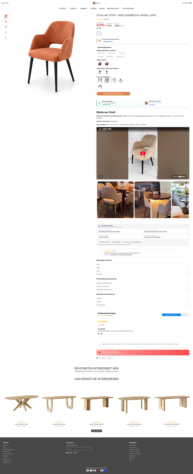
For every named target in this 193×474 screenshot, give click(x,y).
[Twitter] (69, 452)
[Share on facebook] (99, 334)
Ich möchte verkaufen (134, 451)
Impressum (6, 455)
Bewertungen (6, 462)
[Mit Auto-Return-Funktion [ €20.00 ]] (107, 72)
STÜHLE (62, 8)
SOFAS (102, 8)
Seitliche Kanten (102, 60)
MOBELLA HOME (7, 460)
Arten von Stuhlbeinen (104, 77)
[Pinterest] (71, 452)
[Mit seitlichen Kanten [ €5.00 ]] (107, 64)
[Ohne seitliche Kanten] (100, 64)
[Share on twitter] (102, 334)
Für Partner (128, 8)
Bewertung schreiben (171, 315)
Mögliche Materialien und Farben (107, 50)
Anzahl (98, 31)
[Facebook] (67, 452)
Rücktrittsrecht (6, 451)
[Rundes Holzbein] (100, 80)
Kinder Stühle (132, 445)
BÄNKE (83, 8)
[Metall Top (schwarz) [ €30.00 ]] (100, 86)
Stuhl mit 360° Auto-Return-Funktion (108, 68)
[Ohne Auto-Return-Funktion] (100, 72)
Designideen (132, 458)
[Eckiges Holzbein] (107, 80)
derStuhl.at (93, 468)
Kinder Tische (132, 447)
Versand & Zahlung (8, 453)
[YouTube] (75, 452)
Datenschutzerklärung (8, 449)
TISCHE (73, 8)
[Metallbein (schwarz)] (113, 80)
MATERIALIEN (112, 8)
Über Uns (5, 445)
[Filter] (183, 315)
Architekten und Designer (135, 453)
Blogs (130, 460)
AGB (4, 447)
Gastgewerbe (132, 455)
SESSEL (94, 8)
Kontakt (5, 458)
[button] (99, 19)
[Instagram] (73, 452)
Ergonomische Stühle (134, 449)
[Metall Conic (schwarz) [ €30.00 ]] (120, 80)
